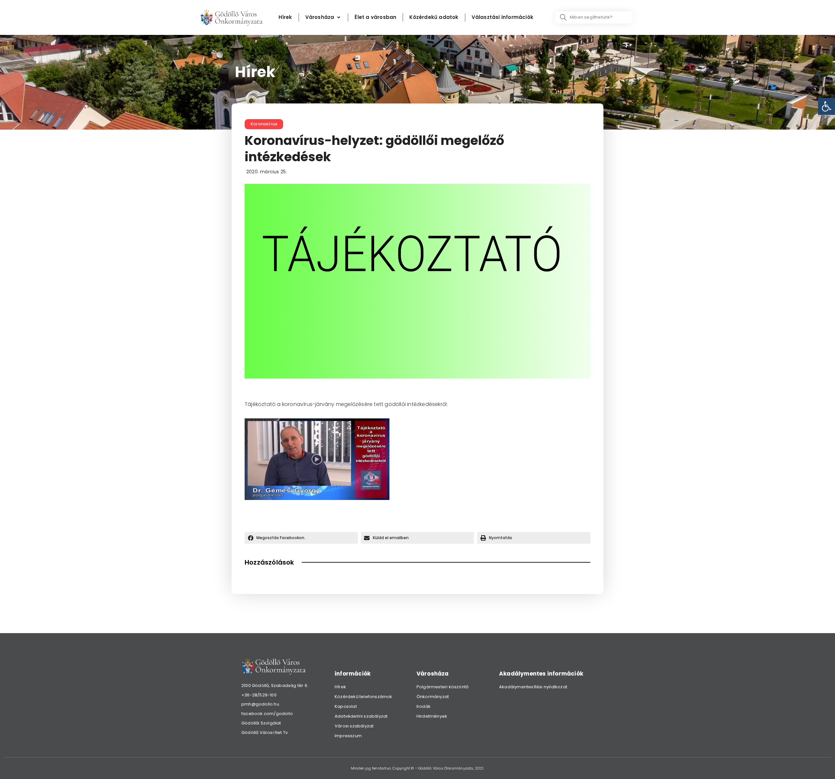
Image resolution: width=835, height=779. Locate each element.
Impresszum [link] (348, 736)
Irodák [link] (424, 706)
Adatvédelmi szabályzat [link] (361, 716)
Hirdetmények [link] (432, 716)
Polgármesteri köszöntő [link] (442, 687)
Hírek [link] (340, 687)
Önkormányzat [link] (433, 696)
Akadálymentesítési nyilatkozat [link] (533, 687)
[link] (826, 106)
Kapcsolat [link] (346, 706)
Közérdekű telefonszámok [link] (363, 696)
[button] (301, 538)
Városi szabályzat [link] (354, 726)
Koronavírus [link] (263, 124)
